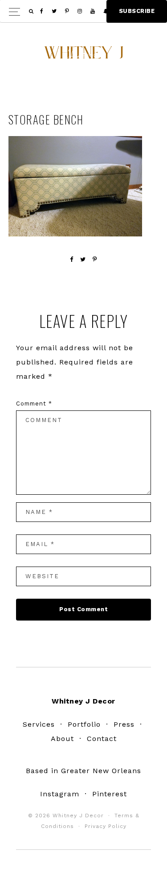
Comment (34, 403)
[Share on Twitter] (83, 259)
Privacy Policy (105, 826)
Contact (102, 738)
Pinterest (109, 794)
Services (39, 724)
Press (124, 724)
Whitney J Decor (83, 56)
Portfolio (84, 724)
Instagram (59, 794)
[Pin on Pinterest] (95, 259)
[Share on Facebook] (71, 259)
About (62, 738)
